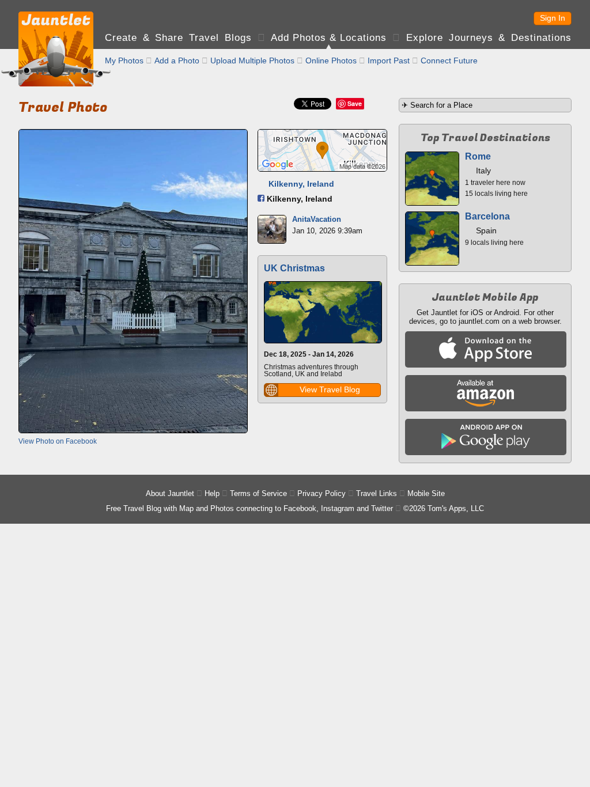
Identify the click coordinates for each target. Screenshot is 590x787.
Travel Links (376, 493)
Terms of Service (258, 493)
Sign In (552, 17)
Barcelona (487, 216)
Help (212, 493)
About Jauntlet (170, 493)
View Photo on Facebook (57, 441)
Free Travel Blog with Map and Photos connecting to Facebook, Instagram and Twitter (249, 508)
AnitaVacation (316, 219)
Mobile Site (426, 493)
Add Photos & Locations (329, 37)
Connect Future (449, 60)
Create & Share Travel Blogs (178, 37)
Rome (478, 156)
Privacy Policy (321, 493)
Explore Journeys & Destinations (489, 37)
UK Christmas (294, 268)
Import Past (389, 60)
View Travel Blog (330, 389)
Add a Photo (176, 60)
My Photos (124, 60)
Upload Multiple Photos (252, 60)
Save (354, 103)
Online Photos (331, 60)
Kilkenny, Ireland (301, 183)
